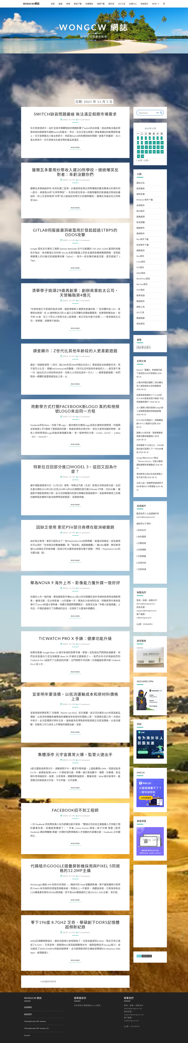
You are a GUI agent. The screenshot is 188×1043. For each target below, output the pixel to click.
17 (146, 147)
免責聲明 (28, 1007)
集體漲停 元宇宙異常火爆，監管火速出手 (75, 754)
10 (146, 142)
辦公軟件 (140, 211)
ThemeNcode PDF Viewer (35, 1021)
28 (162, 151)
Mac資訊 (140, 256)
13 (158, 142)
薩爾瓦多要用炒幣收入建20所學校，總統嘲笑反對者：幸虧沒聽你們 (75, 172)
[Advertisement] (94, 78)
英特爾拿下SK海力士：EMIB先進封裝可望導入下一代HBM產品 (150, 448)
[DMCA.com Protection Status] (144, 957)
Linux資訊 (140, 261)
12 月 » (146, 160)
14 (162, 142)
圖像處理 (140, 216)
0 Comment (84, 119)
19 (154, 147)
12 (154, 142)
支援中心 (133, 4)
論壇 (60, 4)
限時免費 (140, 194)
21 (162, 147)
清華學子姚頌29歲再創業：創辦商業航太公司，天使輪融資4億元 (75, 292)
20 (158, 147)
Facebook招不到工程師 (75, 810)
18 (150, 147)
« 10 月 (139, 160)
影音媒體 (140, 222)
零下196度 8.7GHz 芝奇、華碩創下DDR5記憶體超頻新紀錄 (75, 924)
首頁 (53, 4)
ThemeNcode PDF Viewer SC (36, 1028)
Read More (76, 147)
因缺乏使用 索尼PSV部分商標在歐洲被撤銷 (75, 527)
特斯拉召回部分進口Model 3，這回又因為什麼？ (75, 469)
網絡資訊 (140, 250)
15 (138, 147)
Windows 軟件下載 (144, 199)
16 (142, 147)
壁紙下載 (78, 4)
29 (138, 156)
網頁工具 (140, 307)
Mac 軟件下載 (142, 239)
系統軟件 (140, 205)
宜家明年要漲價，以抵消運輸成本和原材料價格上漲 (75, 696)
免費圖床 (89, 4)
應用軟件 (140, 233)
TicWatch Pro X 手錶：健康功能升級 (75, 638)
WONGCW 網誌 (31, 3)
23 (142, 151)
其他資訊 (140, 323)
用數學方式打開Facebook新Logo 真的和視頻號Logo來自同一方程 (75, 408)
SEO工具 (121, 4)
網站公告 (140, 183)
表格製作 (144, 4)
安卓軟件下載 (142, 245)
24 (146, 151)
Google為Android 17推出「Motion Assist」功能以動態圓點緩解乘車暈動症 (149, 461)
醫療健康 (140, 318)
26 (154, 151)
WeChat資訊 (141, 284)
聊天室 (111, 4)
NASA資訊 (140, 273)
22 (138, 151)
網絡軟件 (140, 228)
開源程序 (140, 301)
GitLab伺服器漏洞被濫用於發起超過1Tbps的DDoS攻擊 (75, 232)
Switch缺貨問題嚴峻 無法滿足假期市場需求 (75, 114)
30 (142, 156)
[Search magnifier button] (161, 113)
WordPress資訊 (143, 278)
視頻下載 (101, 4)
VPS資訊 (140, 267)
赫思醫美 (140, 188)
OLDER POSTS (49, 981)
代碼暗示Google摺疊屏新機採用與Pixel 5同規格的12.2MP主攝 (75, 868)
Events (27, 1035)
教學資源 (140, 295)
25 (150, 151)
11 (150, 142)
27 (158, 151)
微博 (68, 4)
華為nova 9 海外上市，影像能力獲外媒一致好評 (75, 582)
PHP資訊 (140, 290)
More (154, 4)
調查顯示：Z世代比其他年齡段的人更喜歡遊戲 (75, 350)
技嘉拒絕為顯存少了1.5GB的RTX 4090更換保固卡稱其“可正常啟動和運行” (150, 398)
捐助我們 (28, 1014)
